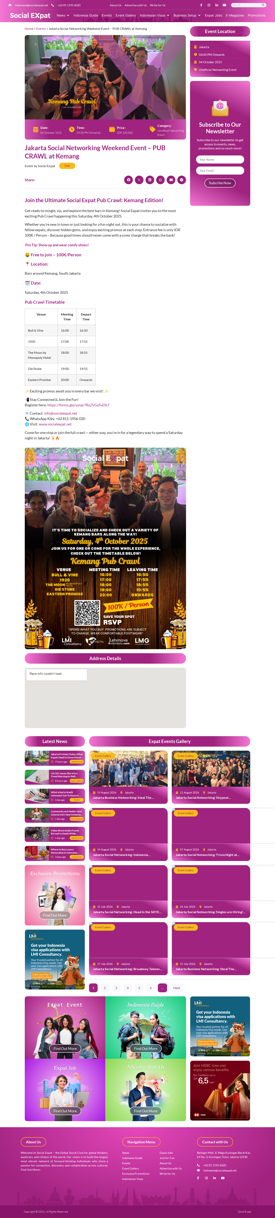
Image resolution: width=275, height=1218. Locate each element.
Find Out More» (30, 1169)
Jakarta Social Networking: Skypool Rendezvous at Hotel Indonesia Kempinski (207, 800)
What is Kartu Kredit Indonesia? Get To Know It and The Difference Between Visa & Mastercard (66, 797)
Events (41, 28)
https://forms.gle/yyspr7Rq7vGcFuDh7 (78, 405)
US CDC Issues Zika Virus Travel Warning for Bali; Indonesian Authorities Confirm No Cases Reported (66, 778)
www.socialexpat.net (55, 424)
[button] (63, 15)
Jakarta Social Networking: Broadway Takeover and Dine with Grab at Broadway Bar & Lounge (128, 971)
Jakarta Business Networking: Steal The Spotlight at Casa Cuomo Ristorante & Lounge (126, 800)
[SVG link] (30, 15)
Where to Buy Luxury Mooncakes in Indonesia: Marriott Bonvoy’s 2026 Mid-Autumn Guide (66, 854)
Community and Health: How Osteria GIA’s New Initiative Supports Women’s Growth (66, 814)
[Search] (263, 5)
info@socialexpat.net (60, 413)
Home (29, 28)
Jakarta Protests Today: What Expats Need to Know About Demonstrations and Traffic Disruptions (67, 759)
